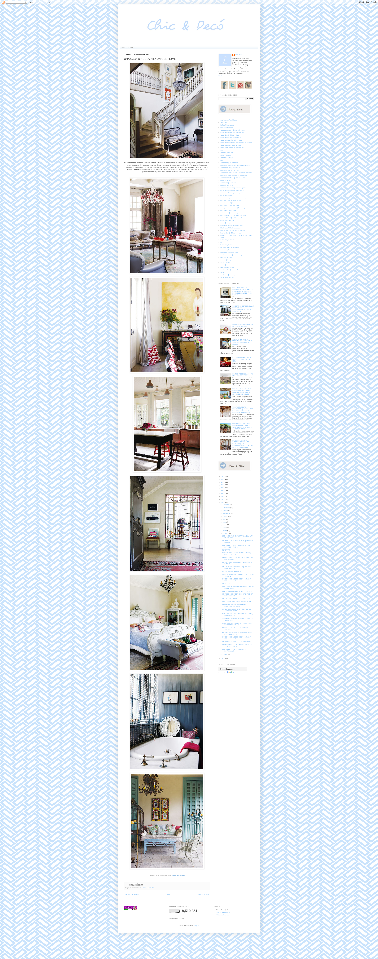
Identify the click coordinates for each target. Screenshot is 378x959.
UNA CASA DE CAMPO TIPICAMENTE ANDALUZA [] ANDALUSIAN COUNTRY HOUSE (242, 341)
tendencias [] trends (227, 267)
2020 (223, 479)
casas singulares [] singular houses (232, 147)
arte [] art (223, 122)
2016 (223, 490)
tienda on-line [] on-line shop (230, 270)
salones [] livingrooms (227, 260)
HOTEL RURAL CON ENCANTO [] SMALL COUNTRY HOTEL (236, 610)
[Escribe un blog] (133, 884)
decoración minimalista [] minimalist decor (234, 175)
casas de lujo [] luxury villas (229, 135)
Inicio (123, 47)
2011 (223, 658)
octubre (225, 510)
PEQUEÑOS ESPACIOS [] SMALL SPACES (237, 591)
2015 (223, 493)
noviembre (226, 507)
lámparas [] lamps (226, 245)
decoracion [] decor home (229, 162)
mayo (225, 525)
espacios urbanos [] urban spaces (232, 193)
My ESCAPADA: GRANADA (231, 571)
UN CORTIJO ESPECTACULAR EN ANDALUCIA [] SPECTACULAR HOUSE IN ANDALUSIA (243, 308)
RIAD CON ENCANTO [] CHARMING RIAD (236, 642)
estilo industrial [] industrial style (231, 203)
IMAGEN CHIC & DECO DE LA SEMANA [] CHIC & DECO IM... (236, 553)
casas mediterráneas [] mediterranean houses (236, 142)
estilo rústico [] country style (229, 213)
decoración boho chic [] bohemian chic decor (235, 165)
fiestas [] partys (225, 223)
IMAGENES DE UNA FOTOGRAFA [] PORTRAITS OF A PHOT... (234, 605)
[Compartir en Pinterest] (141, 884)
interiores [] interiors (227, 240)
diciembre (226, 504)
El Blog (130, 47)
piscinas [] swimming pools (229, 252)
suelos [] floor (225, 265)
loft (221, 242)
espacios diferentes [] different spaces (233, 188)
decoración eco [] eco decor (229, 170)
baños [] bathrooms (227, 125)
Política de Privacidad (223, 912)
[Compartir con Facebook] (138, 884)
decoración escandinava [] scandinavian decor (236, 173)
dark (221, 160)
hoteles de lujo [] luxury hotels (230, 233)
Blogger (196, 926)
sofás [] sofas (225, 262)
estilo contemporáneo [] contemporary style (235, 198)
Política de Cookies (222, 915)
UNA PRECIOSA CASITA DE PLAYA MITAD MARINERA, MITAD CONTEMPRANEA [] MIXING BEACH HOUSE (242, 391)
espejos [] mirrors (226, 195)
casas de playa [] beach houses (231, 137)
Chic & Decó (239, 55)
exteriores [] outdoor (227, 220)
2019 (223, 482)
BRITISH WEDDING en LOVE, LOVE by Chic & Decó (242, 375)
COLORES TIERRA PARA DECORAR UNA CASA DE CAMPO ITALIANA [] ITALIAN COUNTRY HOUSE (242, 426)
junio (224, 522)
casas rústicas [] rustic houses (230, 145)
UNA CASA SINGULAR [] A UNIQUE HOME (236, 601)
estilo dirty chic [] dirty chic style (231, 200)
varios (222, 272)
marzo (225, 530)
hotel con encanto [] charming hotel (232, 230)
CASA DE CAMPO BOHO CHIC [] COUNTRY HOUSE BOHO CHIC (237, 624)
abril (224, 528)
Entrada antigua (203, 894)
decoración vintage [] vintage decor (232, 178)
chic (221, 150)
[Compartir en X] (136, 884)
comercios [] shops (226, 157)
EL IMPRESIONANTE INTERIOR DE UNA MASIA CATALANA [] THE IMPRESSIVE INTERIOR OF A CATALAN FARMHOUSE (242, 443)
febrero (225, 533)
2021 (223, 476)
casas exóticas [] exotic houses (231, 140)
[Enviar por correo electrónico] (130, 884)
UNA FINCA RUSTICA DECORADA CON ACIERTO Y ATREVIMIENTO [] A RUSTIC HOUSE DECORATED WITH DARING (242, 291)
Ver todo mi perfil (224, 76)
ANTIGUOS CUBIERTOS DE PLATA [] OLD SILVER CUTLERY (236, 633)
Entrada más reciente (132, 894)
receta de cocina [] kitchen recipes (232, 255)
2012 (223, 502)
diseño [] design (225, 180)
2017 (223, 488)
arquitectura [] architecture (229, 120)
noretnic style (224, 250)
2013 (223, 499)
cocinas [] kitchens (226, 152)
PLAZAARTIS (227, 550)
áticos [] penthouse (227, 277)
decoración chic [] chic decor (230, 167)
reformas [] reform (226, 257)
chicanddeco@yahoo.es (224, 910)
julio (224, 519)
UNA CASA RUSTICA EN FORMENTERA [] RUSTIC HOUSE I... (236, 546)
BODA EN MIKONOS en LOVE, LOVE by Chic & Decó (243, 325)
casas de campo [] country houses (232, 132)
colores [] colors (225, 155)
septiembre (227, 513)
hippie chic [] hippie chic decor (230, 228)
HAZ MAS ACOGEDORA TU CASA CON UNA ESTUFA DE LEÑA (242, 359)
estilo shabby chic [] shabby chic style (233, 215)
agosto (225, 516)
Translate (236, 673)
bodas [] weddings (226, 127)
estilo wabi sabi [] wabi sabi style (231, 218)
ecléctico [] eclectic (148, 888)
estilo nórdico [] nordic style (229, 205)
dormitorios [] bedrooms (228, 183)
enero (225, 654)
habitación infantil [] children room (231, 225)
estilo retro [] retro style (228, 210)
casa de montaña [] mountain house (232, 130)
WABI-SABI (226, 583)
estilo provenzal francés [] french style (233, 208)
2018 (223, 485)
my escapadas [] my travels (229, 247)
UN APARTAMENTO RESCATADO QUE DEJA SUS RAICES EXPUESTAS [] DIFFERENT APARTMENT (242, 409)
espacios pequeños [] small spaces (232, 190)
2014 (223, 496)
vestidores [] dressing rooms (229, 275)
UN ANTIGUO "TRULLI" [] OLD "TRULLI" (236, 599)
